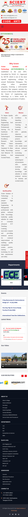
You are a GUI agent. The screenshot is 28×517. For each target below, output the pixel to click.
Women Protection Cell (8, 456)
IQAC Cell (5, 458)
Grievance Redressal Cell (9, 446)
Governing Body (7, 410)
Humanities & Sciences (8, 433)
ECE (11, 283)
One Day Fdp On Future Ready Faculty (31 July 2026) (11, 309)
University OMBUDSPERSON (10, 415)
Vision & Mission (7, 403)
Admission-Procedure (8, 477)
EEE (3, 430)
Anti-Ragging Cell (7, 444)
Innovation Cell (6, 461)
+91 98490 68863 (8, 492)
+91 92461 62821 (7, 495)
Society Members (7, 412)
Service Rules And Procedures (10, 417)
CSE (4, 426)
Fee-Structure (6, 479)
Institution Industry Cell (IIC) (10, 451)
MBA (4, 435)
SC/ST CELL (5, 449)
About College (6, 400)
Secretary (5, 405)
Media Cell (5, 463)
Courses (5, 474)
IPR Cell (4, 466)
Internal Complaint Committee (10, 453)
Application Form (7, 481)
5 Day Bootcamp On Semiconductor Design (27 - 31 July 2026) (13, 301)
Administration (6, 484)
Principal (5, 407)
